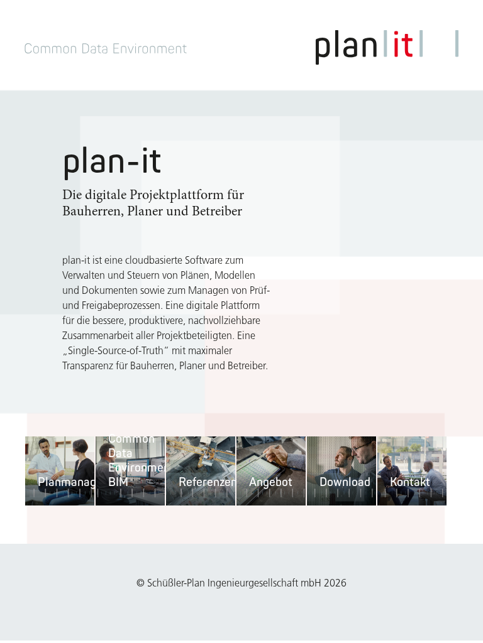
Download (344, 481)
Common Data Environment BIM (141, 460)
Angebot (270, 481)
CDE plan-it (387, 47)
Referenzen (208, 481)
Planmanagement (84, 481)
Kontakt (410, 481)
